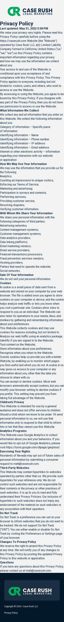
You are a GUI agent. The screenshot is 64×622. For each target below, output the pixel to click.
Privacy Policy (11, 613)
